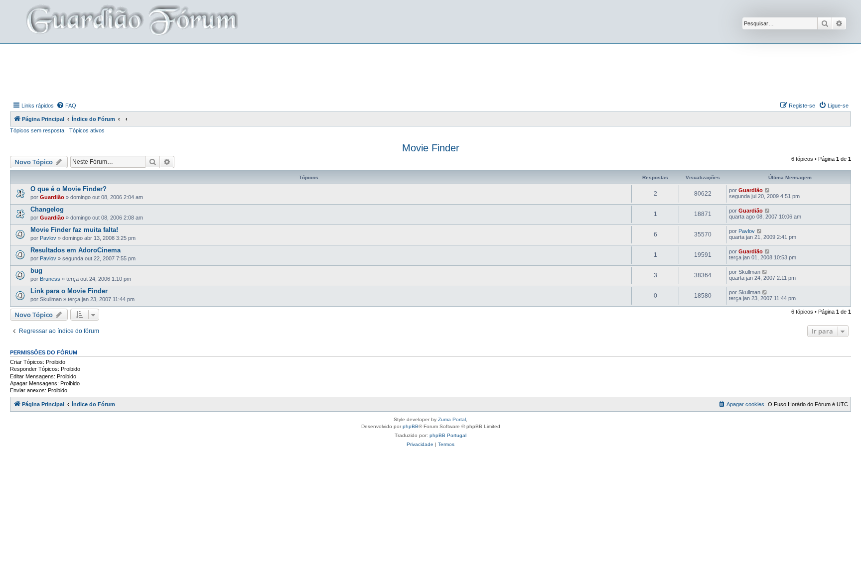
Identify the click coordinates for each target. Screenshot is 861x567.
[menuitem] (66, 106)
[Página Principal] (131, 21)
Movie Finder (430, 147)
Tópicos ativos (87, 130)
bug (36, 270)
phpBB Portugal (448, 435)
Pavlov (48, 238)
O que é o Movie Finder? (68, 189)
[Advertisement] (430, 71)
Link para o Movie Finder (69, 291)
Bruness (50, 279)
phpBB (411, 426)
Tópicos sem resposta (37, 130)
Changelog (47, 209)
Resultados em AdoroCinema (75, 250)
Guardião (52, 197)
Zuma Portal (452, 419)
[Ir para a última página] (767, 190)
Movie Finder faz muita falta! (74, 229)
